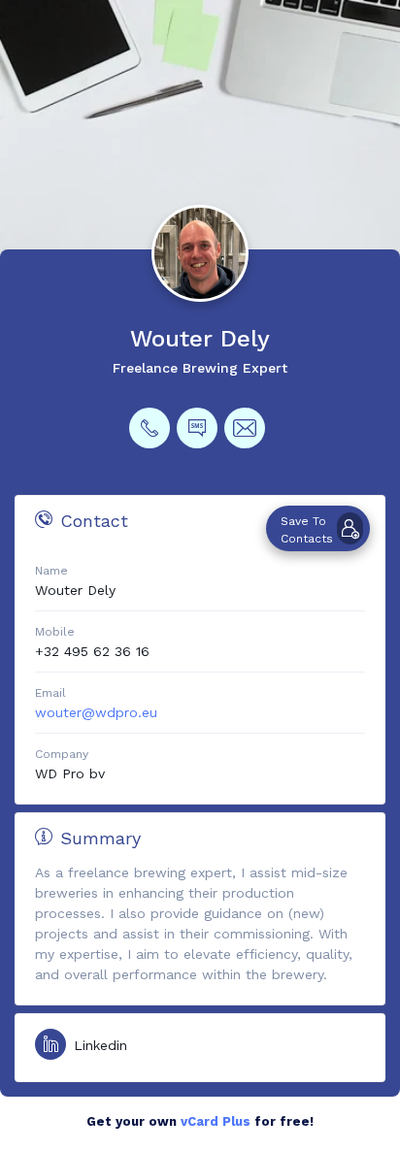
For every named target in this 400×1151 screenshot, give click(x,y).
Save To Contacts (307, 529)
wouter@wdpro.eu (96, 712)
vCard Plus (215, 1121)
